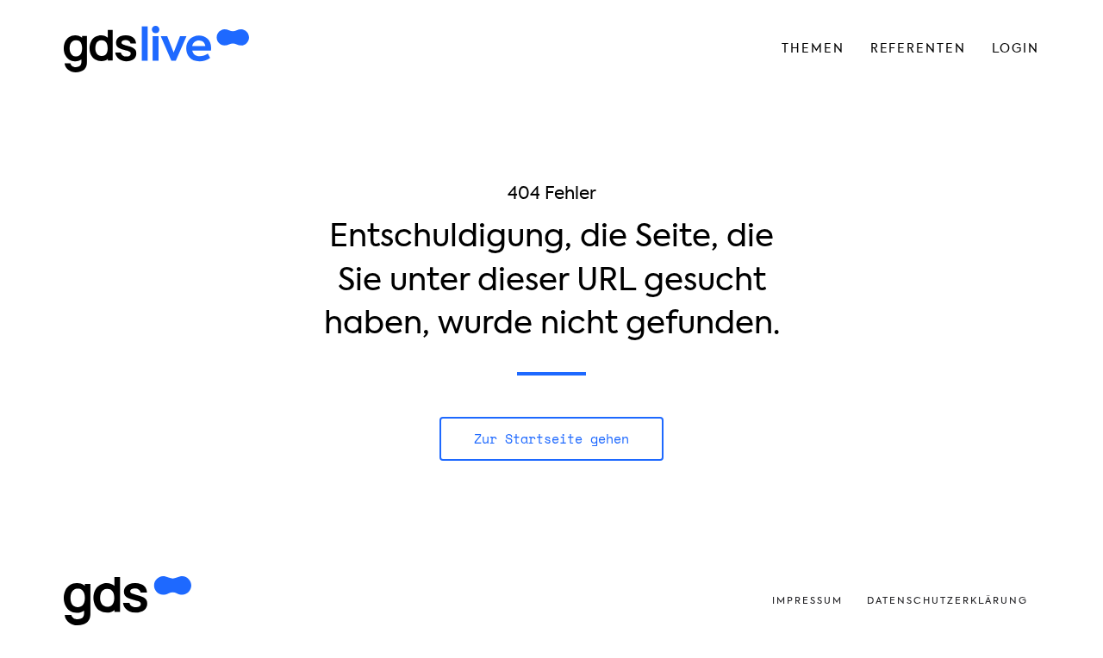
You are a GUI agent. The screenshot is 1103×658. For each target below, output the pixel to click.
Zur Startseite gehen (551, 438)
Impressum (807, 600)
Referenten (918, 48)
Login (1015, 48)
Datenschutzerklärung (948, 600)
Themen (813, 48)
